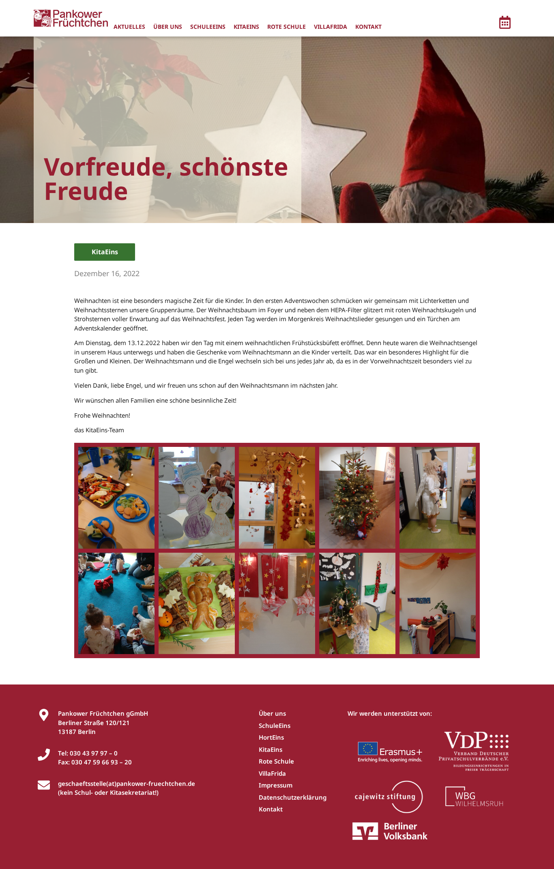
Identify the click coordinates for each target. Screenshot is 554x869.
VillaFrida (330, 26)
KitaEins (246, 26)
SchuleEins (207, 26)
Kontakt (368, 26)
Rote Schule (286, 26)
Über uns (167, 26)
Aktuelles (129, 26)
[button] (505, 23)
